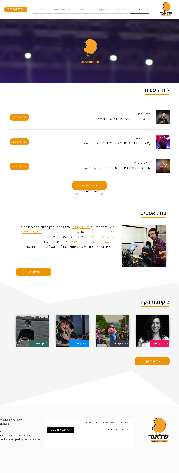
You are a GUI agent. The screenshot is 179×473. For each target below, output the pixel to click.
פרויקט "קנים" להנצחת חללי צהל (92, 242)
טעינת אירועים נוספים (89, 191)
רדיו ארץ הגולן (80, 227)
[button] (130, 118)
